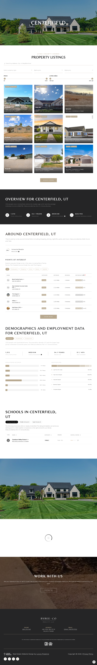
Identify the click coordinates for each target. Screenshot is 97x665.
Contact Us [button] (48, 590)
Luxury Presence (43, 654)
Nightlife (45, 269)
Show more (48, 316)
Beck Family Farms (17, 279)
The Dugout (15, 294)
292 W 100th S (16, 281)
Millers (14, 300)
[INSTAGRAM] (9, 658)
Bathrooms (37, 70)
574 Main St (15, 309)
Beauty (38, 269)
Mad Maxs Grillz (16, 307)
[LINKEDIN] (13, 658)
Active (31, 269)
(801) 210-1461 (26, 629)
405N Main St (16, 295)
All (8, 269)
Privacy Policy (88, 654)
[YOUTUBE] (17, 658)
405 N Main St (16, 289)
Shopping (24, 269)
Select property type (10, 70)
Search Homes (48, 180)
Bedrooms (68, 70)
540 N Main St (16, 302)
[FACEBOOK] (5, 658)
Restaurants (15, 269)
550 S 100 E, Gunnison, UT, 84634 (20, 441)
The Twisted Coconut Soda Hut (20, 286)
